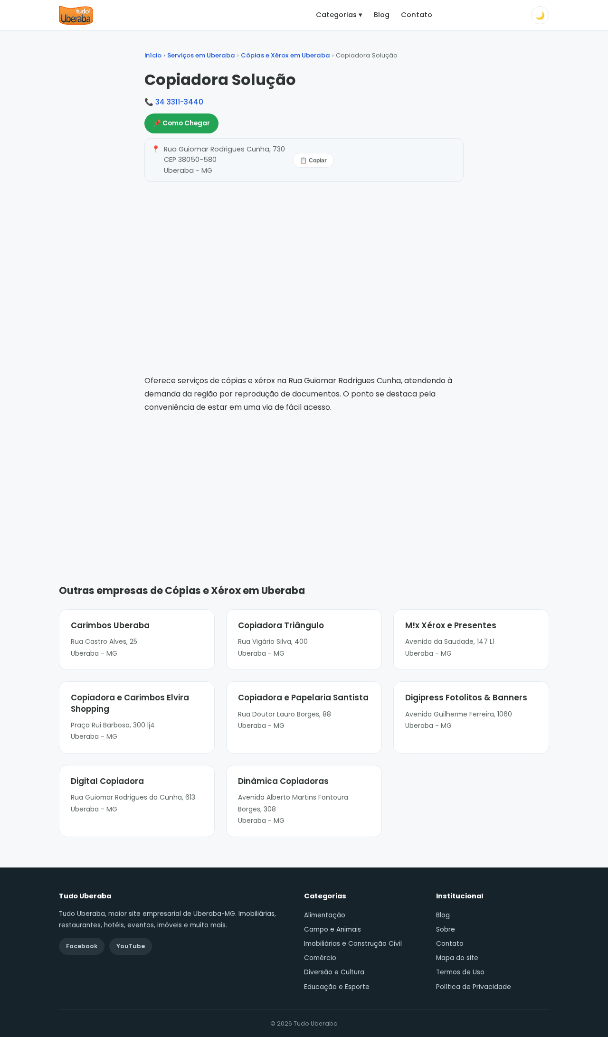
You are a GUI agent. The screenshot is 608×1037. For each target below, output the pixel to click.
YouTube (130, 946)
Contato (416, 14)
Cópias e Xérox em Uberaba (285, 55)
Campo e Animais (332, 929)
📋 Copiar (313, 160)
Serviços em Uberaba (201, 55)
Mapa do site (457, 957)
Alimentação (324, 915)
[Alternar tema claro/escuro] (540, 15)
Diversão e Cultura (334, 972)
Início (153, 55)
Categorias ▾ (339, 14)
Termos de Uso (460, 972)
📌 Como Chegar (181, 123)
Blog (382, 14)
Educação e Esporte (337, 986)
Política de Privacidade (473, 986)
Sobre (445, 929)
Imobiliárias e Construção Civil (353, 943)
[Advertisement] (304, 484)
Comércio (320, 957)
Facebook (81, 946)
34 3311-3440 (179, 102)
